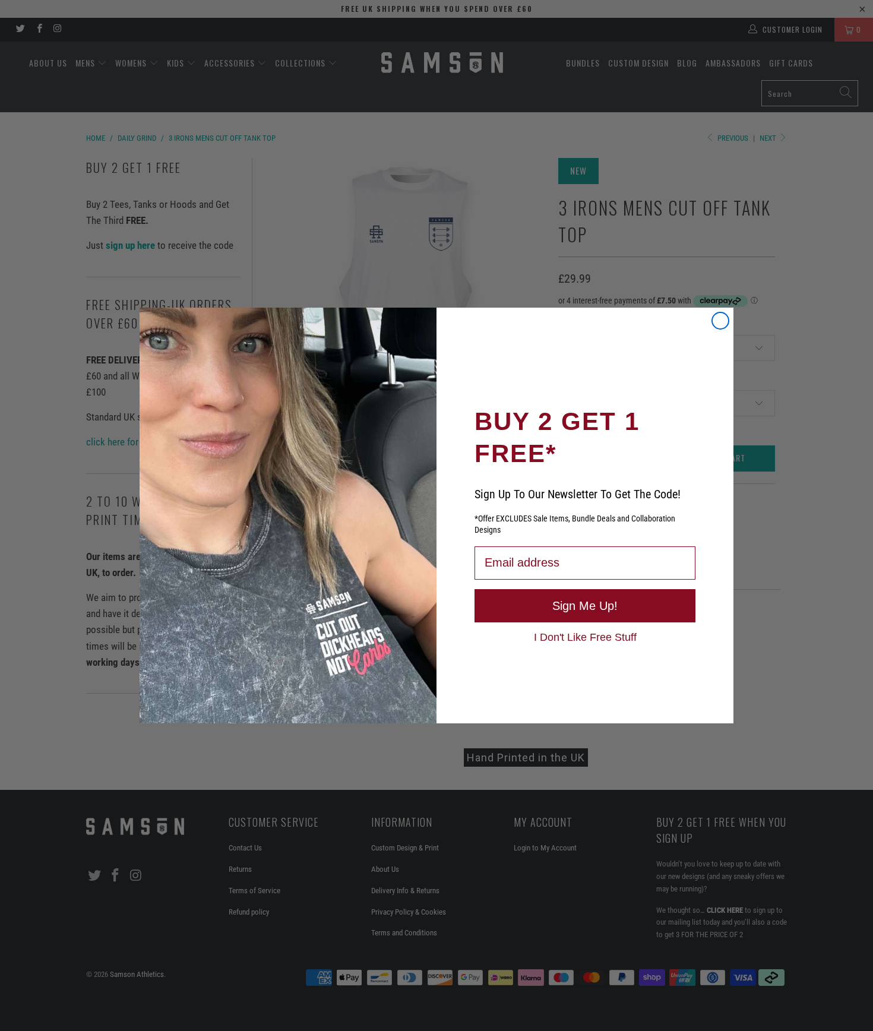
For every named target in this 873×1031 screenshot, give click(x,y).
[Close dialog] (720, 320)
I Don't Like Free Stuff (585, 636)
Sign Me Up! (585, 605)
